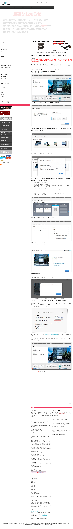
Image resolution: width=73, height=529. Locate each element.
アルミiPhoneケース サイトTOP (7, 523)
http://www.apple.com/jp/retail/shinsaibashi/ (47, 72)
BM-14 (2, 51)
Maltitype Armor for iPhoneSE (6, 65)
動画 (30, 524)
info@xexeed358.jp (43, 515)
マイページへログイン (44, 524)
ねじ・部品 (3, 89)
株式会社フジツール (34, 511)
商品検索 (2, 101)
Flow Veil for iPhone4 (4, 87)
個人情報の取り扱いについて (26, 523)
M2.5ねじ (2, 94)
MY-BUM (2, 56)
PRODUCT (3, 42)
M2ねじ (2, 92)
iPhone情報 (37, 52)
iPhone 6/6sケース (47, 523)
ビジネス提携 (33, 524)
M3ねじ (2, 96)
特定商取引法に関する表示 (35, 523)
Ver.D (2, 85)
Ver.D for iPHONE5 (4, 74)
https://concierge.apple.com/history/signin (51, 334)
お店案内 (14, 523)
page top (70, 403)
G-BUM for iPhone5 (4, 69)
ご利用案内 (18, 523)
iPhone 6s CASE (4, 49)
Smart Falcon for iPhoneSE (5, 67)
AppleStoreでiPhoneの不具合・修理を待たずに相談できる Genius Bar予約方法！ (53, 52)
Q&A (59, 523)
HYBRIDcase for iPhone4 (5, 81)
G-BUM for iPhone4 (4, 78)
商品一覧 (42, 523)
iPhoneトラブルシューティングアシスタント (41, 189)
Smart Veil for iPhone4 (5, 83)
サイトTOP (33, 52)
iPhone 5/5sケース (54, 523)
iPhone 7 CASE (3, 47)
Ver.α (2, 58)
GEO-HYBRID (3, 60)
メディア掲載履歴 (26, 524)
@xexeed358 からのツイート (5, 162)
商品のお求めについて (64, 523)
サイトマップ (51, 524)
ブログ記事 (38, 524)
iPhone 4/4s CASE (4, 76)
